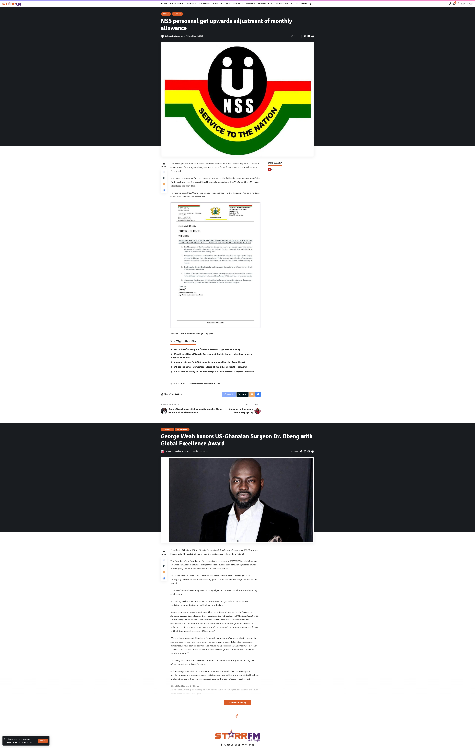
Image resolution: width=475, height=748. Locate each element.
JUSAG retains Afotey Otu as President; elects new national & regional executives (215, 371)
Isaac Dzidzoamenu (175, 36)
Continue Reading (237, 703)
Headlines (177, 14)
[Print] (312, 36)
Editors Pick (167, 429)
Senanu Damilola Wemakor (178, 451)
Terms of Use (26, 742)
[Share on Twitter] (305, 36)
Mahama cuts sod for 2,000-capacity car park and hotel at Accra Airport (209, 362)
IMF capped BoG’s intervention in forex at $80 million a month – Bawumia (210, 366)
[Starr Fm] (11, 3)
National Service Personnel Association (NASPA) (200, 384)
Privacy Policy (10, 742)
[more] (310, 3)
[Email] (308, 36)
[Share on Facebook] (301, 36)
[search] (458, 3)
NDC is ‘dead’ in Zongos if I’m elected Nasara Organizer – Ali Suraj (207, 349)
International (182, 429)
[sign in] (450, 3)
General (166, 14)
